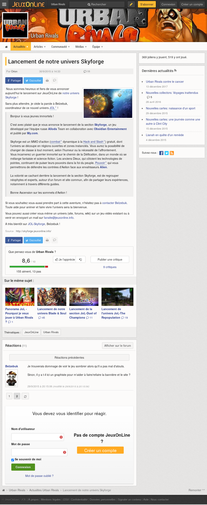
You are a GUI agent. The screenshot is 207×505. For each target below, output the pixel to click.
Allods (52, 129)
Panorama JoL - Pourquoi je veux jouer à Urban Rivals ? (19, 315)
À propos (33, 499)
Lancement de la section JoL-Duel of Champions (83, 313)
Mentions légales (51, 499)
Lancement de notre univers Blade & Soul (51, 313)
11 (88, 71)
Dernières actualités (157, 70)
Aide (146, 499)
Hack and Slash (93, 141)
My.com (32, 133)
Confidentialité (79, 499)
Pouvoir (100, 163)
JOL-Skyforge (36, 224)
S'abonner (146, 4)
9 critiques (109, 267)
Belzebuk (11, 366)
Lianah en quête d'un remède (165, 135)
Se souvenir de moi (28, 459)
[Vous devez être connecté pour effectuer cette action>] (81, 259)
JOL (52, 108)
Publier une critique (110, 259)
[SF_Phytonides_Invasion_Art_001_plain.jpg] (108, 103)
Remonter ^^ (197, 490)
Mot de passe (20, 444)
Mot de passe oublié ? (39, 476)
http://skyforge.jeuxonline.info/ (33, 231)
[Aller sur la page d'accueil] (3, 490)
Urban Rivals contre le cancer (165, 81)
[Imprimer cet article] (47, 80)
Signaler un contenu (129, 499)
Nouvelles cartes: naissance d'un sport (170, 108)
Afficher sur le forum (117, 345)
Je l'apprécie (66, 259)
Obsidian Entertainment (110, 129)
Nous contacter (160, 499)
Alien (103, 167)
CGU (66, 499)
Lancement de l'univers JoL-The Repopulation (114, 313)
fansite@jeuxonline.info (59, 218)
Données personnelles (103, 499)
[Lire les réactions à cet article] (54, 80)
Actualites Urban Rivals (44, 490)
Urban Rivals (44, 35)
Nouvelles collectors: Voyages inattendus (172, 93)
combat (55, 141)
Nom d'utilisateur (23, 429)
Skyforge (100, 125)
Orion (14, 71)
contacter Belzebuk (114, 203)
